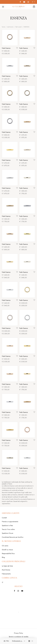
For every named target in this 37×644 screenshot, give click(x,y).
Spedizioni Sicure (7, 533)
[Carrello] (34, 7)
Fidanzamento (6, 574)
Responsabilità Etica (8, 553)
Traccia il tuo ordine (8, 529)
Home (3, 27)
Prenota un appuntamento (10, 521)
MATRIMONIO (10, 27)
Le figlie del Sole (7, 566)
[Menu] (3, 6)
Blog (3, 557)
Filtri (7, 641)
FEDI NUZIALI (18, 27)
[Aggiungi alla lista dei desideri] (17, 48)
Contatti (4, 518)
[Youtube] (24, 2)
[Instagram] (28, 2)
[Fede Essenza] (10, 38)
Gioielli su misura (7, 550)
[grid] (29, 641)
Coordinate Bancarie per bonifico (12, 537)
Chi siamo (5, 546)
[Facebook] (20, 2)
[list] (32, 641)
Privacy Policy (18, 633)
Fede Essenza (6, 48)
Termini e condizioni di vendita (18, 637)
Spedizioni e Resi (7, 525)
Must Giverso (6, 570)
